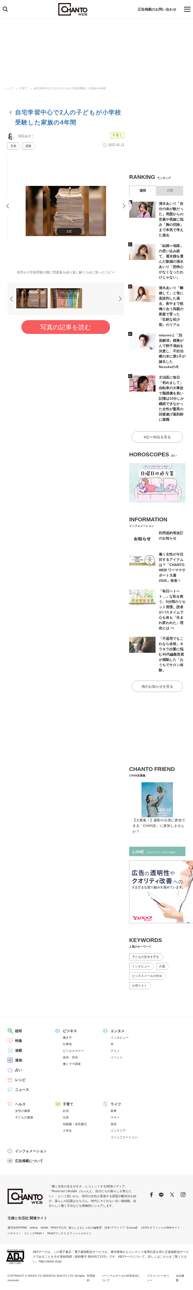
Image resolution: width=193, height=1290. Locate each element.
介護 (162, 966)
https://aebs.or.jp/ (50, 1261)
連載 (18, 1050)
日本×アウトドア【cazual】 (121, 1227)
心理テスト (139, 985)
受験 (28, 146)
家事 (114, 1111)
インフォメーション (31, 1151)
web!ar (34, 1227)
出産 (66, 1117)
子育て (23, 88)
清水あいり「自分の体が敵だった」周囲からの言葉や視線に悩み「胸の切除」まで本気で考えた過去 (171, 219)
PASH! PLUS (58, 1227)
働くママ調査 (72, 1064)
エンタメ (118, 1031)
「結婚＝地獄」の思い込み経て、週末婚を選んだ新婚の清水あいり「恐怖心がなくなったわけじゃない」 (171, 261)
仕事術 (67, 1044)
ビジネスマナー (73, 1051)
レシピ (20, 1080)
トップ (9, 88)
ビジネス (70, 1031)
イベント (117, 1057)
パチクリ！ (14, 1233)
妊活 (66, 1111)
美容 (114, 1124)
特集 (18, 1041)
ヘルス (20, 1104)
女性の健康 (22, 1111)
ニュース (22, 1090)
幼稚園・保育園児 (75, 1124)
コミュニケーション (124, 1137)
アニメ (115, 1051)
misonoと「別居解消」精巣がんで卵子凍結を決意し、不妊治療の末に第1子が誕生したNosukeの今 (172, 351)
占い (18, 1070)
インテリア (118, 1130)
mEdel (44, 1227)
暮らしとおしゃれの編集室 (85, 1227)
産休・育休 (70, 1057)
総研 (18, 1031)
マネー (115, 1117)
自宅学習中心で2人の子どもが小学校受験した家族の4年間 (70, 88)
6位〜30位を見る (157, 437)
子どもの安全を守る (145, 957)
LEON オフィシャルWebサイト (160, 1227)
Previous (7, 205)
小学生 (67, 1130)
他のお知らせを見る (157, 686)
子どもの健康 (24, 1117)
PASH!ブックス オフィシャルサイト (69, 1233)
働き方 (67, 1037)
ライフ (116, 1104)
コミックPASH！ (34, 1233)
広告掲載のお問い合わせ (157, 9)
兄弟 (13, 146)
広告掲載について (29, 1161)
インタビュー (141, 966)
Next (124, 205)
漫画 (18, 1060)
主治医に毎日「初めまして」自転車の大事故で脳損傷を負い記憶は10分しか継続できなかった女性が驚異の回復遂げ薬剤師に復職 (171, 398)
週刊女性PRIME (17, 1227)
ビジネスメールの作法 (147, 976)
